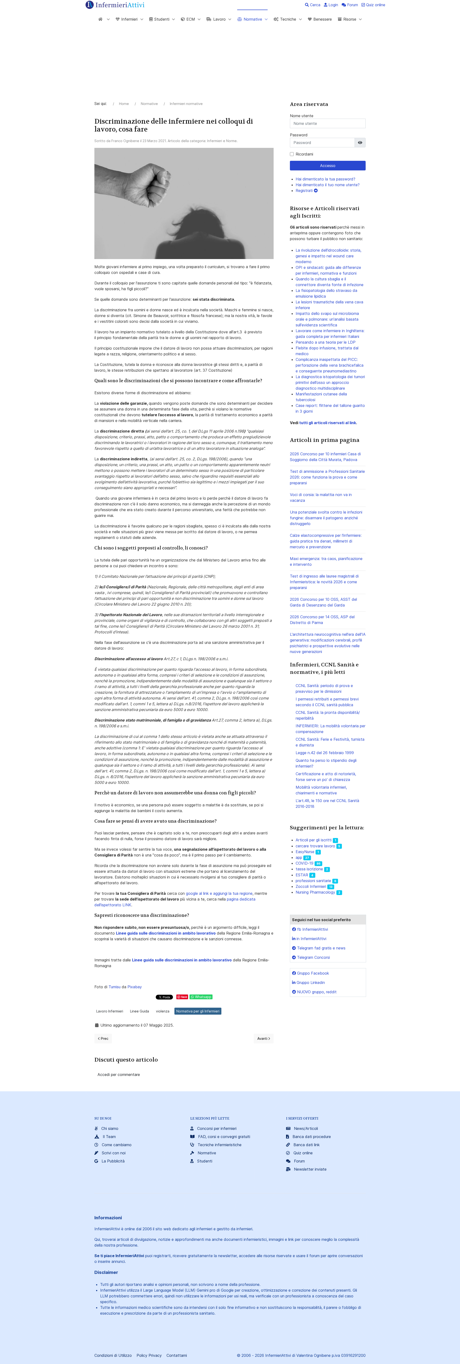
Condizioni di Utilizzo (113, 1355)
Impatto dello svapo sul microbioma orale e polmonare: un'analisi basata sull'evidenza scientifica (327, 319)
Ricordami (304, 154)
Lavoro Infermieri (109, 1011)
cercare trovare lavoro (315, 846)
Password (299, 135)
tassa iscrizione (309, 869)
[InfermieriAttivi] (115, 4)
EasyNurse (305, 851)
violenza (162, 1011)
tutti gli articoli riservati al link (327, 422)
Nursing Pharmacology (315, 892)
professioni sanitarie (313, 880)
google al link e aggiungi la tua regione (219, 893)
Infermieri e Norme (222, 141)
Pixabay (134, 986)
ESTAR (302, 875)
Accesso (327, 165)
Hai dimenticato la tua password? (325, 179)
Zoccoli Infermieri (311, 886)
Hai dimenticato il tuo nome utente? (328, 184)
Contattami (177, 1355)
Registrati (305, 190)
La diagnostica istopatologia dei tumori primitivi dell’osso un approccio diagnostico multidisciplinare (330, 382)
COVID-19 (304, 863)
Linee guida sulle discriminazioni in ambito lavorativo (166, 933)
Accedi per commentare (119, 1074)
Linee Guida (139, 1011)
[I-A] (104, 19)
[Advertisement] (230, 64)
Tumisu (115, 986)
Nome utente (301, 115)
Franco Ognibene (125, 141)
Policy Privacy (149, 1355)
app (299, 857)
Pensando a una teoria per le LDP (326, 342)
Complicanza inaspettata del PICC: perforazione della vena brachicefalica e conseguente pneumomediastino (329, 365)
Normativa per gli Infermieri (197, 1011)
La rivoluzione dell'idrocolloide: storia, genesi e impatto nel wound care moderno (328, 256)
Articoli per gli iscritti (314, 840)
